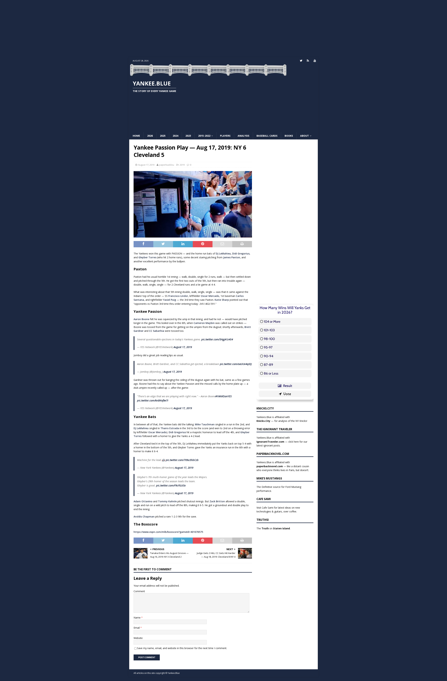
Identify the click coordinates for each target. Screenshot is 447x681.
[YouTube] (315, 61)
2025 (163, 135)
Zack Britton (217, 501)
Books (289, 135)
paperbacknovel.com (270, 466)
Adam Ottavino (143, 501)
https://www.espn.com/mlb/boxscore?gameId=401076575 (168, 532)
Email (137, 627)
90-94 (268, 356)
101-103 (269, 330)
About (304, 135)
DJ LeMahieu (223, 253)
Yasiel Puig (169, 299)
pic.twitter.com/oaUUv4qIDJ (236, 364)
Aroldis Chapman (144, 516)
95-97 (268, 347)
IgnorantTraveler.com (270, 441)
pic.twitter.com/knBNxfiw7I (152, 400)
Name (137, 617)
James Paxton (231, 257)
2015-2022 (204, 135)
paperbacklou (166, 164)
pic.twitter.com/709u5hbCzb (182, 460)
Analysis (243, 135)
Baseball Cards (267, 135)
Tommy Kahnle (167, 501)
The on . (273, 528)
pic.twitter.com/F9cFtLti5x (171, 485)
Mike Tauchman (205, 424)
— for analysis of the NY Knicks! (282, 421)
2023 (188, 135)
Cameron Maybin (204, 323)
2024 (175, 135)
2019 (182, 164)
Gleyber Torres (147, 257)
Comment (139, 591)
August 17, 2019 (146, 164)
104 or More (272, 322)
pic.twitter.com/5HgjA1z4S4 (217, 339)
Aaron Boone (141, 319)
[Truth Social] (308, 61)
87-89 (268, 365)
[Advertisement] (223, 28)
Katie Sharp (222, 299)
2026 (150, 135)
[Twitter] (301, 61)
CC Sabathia (156, 330)
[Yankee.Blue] (208, 74)
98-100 (269, 339)
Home (136, 135)
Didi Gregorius (241, 253)
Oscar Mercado (210, 296)
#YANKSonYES (223, 396)
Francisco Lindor (178, 296)
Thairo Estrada (169, 428)
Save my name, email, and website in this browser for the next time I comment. (182, 648)
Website (138, 638)
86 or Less (271, 373)
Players (225, 135)
